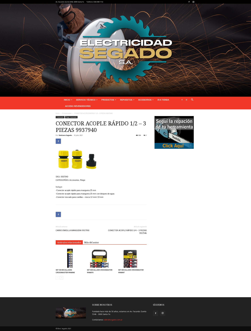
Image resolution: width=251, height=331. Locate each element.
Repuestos (126, 100)
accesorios (145, 100)
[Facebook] (189, 2)
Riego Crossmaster (71, 117)
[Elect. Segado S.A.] (125, 50)
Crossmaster (67, 113)
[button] (192, 100)
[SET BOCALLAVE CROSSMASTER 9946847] (132, 258)
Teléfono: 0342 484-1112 (94, 2)
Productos (107, 100)
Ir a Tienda (163, 100)
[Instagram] (193, 2)
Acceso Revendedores (78, 106)
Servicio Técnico (85, 100)
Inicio (67, 100)
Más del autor (91, 242)
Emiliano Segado (65, 135)
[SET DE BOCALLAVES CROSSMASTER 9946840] (70, 258)
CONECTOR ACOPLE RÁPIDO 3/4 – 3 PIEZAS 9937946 (127, 231)
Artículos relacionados (69, 242)
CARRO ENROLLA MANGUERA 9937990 (72, 230)
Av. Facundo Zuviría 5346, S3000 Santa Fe (70, 2)
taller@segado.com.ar (113, 319)
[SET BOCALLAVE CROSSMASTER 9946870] (101, 258)
